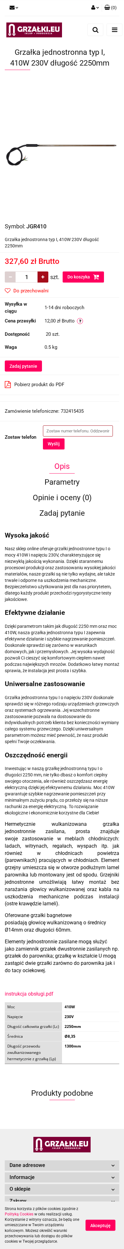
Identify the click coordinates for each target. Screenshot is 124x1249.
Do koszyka (79, 276)
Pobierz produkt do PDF (39, 384)
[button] (110, 8)
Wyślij (54, 443)
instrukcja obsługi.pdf (29, 994)
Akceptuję (100, 1225)
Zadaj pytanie (23, 366)
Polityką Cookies (19, 1214)
